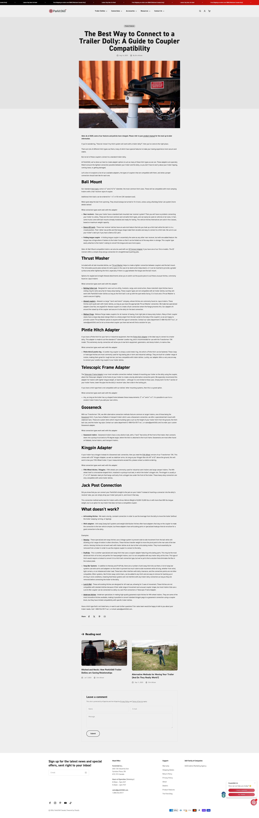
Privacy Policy (124, 701)
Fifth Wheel (146, 455)
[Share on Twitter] (94, 617)
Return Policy (167, 774)
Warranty (165, 766)
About (164, 782)
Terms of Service (137, 701)
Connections (115, 11)
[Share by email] (105, 617)
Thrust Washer (117, 265)
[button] (254, 802)
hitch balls (95, 189)
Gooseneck (85, 417)
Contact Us (158, 11)
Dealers (165, 786)
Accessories (130, 11)
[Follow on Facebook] (50, 803)
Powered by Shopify (73, 810)
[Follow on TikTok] (70, 803)
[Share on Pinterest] (99, 617)
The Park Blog (167, 794)
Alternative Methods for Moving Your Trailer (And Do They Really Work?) (153, 676)
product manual (149, 136)
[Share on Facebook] (89, 617)
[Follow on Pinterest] (60, 803)
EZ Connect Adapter (136, 249)
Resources (144, 11)
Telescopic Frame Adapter (93, 374)
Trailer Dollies (100, 11)
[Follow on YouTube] (65, 803)
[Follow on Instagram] (55, 803)
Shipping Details (168, 770)
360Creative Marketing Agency (195, 766)
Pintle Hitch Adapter (140, 337)
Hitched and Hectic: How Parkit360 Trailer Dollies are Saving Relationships (101, 671)
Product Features (129, 26)
